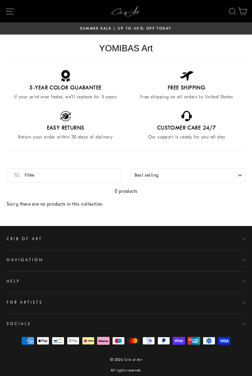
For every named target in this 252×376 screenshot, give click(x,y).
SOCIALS (19, 323)
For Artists (25, 302)
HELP (13, 281)
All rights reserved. (126, 370)
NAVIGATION (25, 260)
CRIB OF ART (24, 239)
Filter (29, 175)
